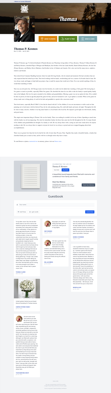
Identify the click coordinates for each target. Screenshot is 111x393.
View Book (56, 170)
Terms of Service (60, 386)
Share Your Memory (88, 185)
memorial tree (33, 141)
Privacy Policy (51, 386)
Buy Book (65, 170)
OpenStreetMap (57, 388)
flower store (58, 141)
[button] (27, 288)
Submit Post (90, 212)
